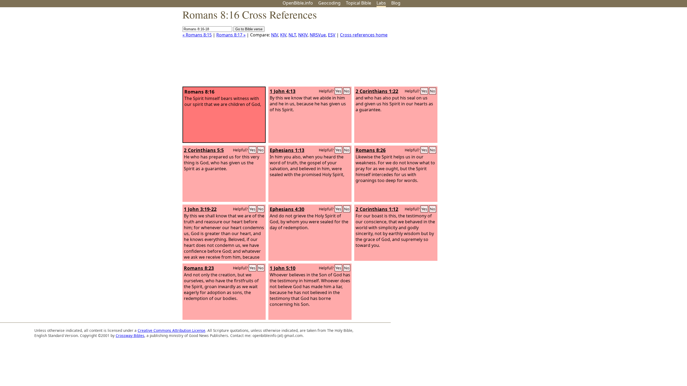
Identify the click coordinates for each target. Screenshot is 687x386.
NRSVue (318, 35)
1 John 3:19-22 (200, 209)
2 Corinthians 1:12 (377, 209)
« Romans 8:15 (197, 35)
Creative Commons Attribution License (171, 330)
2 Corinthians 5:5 (204, 150)
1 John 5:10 (282, 268)
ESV (331, 35)
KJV (283, 35)
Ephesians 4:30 (287, 209)
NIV (274, 35)
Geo (329, 3)
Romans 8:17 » (231, 35)
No (346, 91)
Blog (395, 3)
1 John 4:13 (282, 91)
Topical (358, 3)
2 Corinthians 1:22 (377, 91)
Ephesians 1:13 (287, 150)
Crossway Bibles (130, 335)
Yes (338, 91)
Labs (381, 3)
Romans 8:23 (199, 268)
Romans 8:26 (371, 150)
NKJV (303, 35)
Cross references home (364, 35)
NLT (292, 35)
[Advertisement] (632, 49)
